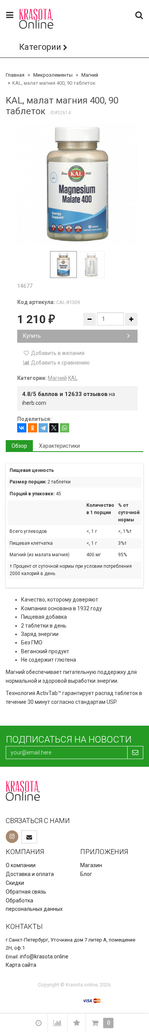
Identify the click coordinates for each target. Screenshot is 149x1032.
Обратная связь (26, 892)
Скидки (15, 883)
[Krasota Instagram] (12, 836)
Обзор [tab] (19, 446)
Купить (32, 336)
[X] (53, 427)
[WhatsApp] (64, 427)
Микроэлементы (53, 75)
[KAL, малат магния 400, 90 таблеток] (77, 184)
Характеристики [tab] (59, 446)
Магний (89, 75)
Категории (40, 47)
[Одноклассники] (32, 427)
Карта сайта (21, 965)
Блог (86, 874)
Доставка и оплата (30, 874)
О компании (21, 865)
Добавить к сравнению (60, 363)
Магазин (91, 865)
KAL (73, 378)
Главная (15, 75)
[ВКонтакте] (21, 427)
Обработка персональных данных (34, 904)
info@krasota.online (44, 956)
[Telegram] (43, 427)
